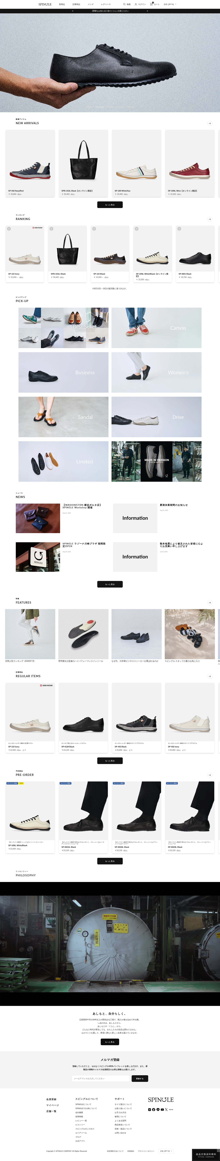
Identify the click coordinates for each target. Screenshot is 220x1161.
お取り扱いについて (123, 1108)
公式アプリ (80, 1141)
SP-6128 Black (67, 747)
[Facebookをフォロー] (153, 1109)
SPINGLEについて (83, 1104)
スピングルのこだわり (84, 1129)
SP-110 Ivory (13, 747)
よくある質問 (120, 1121)
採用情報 (79, 1116)
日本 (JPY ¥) (169, 4)
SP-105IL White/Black (17, 845)
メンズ (90, 4)
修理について (120, 1116)
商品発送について (122, 1125)
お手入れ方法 (120, 1112)
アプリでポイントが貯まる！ (110, 11)
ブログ (78, 1137)
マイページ (52, 1105)
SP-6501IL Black (68, 847)
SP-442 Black (120, 747)
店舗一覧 (51, 1111)
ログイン (142, 4)
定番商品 (76, 4)
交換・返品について (123, 1129)
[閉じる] (218, 1150)
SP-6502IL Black (122, 847)
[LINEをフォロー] (158, 1109)
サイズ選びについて (123, 1104)
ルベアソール (81, 1133)
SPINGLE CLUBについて (86, 1108)
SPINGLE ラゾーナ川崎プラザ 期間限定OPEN (84, 544)
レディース (106, 4)
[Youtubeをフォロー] (162, 1109)
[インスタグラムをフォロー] (149, 1109)
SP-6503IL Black (175, 847)
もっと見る (110, 205)
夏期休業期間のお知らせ (174, 504)
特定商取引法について (115, 1151)
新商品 (62, 4)
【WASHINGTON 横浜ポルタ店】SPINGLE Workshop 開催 (82, 506)
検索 (129, 4)
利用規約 (130, 1151)
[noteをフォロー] (171, 1109)
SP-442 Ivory (173, 747)
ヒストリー (80, 1125)
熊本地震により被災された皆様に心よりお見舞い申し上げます (181, 544)
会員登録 (51, 1099)
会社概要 (79, 1112)
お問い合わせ (120, 1133)
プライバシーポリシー (146, 1151)
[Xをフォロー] (166, 1109)
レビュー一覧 (81, 1121)
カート (156, 4)
